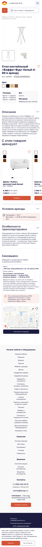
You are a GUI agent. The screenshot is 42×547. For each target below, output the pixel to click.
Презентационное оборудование (21, 393)
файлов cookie (21, 538)
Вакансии (21, 459)
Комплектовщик (21, 464)
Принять (11, 543)
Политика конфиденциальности (17, 519)
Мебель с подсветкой (21, 411)
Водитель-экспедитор (21, 473)
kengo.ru (19, 536)
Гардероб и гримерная (21, 380)
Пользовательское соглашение (20, 523)
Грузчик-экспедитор (21, 468)
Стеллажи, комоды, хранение (21, 385)
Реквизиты (21, 453)
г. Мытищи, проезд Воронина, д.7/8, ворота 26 (21, 497)
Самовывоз (21, 447)
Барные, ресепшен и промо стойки (21, 403)
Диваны (21, 360)
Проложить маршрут (21, 332)
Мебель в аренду (21, 366)
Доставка (21, 444)
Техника (21, 407)
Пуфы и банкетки (21, 389)
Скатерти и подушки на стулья (21, 416)
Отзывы (21, 450)
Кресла (21, 363)
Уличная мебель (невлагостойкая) (21, 421)
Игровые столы (21, 431)
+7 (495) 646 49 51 (15, 3)
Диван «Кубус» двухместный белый (13, 183)
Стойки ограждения (21, 398)
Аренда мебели (21, 354)
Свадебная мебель (21, 373)
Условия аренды (21, 441)
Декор (21, 370)
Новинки (21, 357)
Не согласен (27, 543)
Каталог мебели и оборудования (21, 350)
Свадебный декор (21, 376)
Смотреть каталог (21, 505)
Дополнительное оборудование (21, 426)
